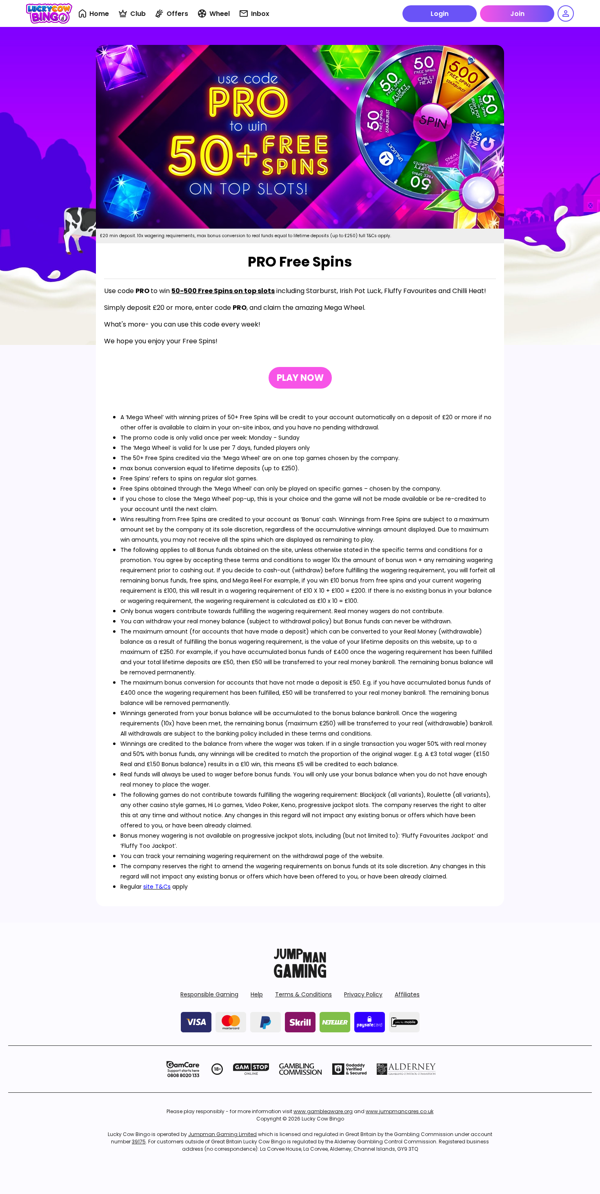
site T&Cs (157, 887)
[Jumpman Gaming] (300, 975)
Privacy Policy (363, 994)
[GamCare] (182, 1069)
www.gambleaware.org (323, 1111)
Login (440, 13)
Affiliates (407, 994)
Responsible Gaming (209, 994)
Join (517, 13)
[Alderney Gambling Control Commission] (406, 1069)
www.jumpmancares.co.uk (399, 1111)
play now (300, 377)
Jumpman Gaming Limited (222, 1134)
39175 (139, 1141)
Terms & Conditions (303, 994)
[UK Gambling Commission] (300, 1069)
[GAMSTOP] (251, 1069)
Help (257, 994)
